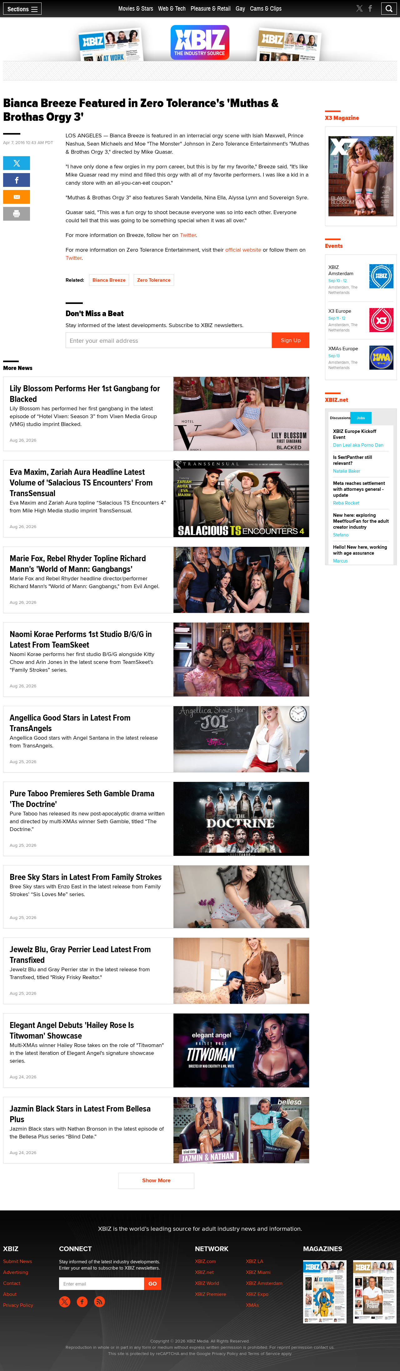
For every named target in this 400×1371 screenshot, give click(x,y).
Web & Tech (172, 9)
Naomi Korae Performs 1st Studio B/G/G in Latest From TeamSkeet (81, 639)
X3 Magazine (342, 117)
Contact (11, 1283)
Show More (156, 1180)
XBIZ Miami (258, 1272)
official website (243, 250)
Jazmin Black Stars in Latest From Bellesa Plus (80, 1114)
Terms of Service (264, 1353)
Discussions (340, 418)
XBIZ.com (205, 1261)
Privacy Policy (18, 1305)
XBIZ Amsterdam (340, 270)
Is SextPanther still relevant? (352, 460)
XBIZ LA (254, 1261)
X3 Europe (339, 311)
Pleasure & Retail (211, 9)
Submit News (17, 1261)
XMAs (252, 1305)
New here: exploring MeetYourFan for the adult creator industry (361, 521)
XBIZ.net (336, 399)
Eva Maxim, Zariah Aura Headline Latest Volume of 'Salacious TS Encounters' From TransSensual (81, 482)
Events (334, 245)
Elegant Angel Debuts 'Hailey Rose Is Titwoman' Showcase (72, 1030)
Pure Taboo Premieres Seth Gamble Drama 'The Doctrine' (82, 798)
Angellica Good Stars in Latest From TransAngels (70, 723)
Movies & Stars (135, 9)
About (10, 1294)
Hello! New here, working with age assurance (360, 550)
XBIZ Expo (257, 1294)
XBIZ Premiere (210, 1294)
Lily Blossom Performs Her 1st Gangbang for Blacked (85, 393)
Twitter (188, 235)
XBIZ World (207, 1283)
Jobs (361, 418)
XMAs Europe (343, 348)
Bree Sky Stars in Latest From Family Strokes (86, 876)
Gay (240, 9)
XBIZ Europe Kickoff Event (354, 434)
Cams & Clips (266, 9)
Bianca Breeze (109, 280)
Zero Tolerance (154, 280)
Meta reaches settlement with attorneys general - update (359, 489)
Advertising (15, 1272)
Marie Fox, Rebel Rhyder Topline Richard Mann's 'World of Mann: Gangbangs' (78, 563)
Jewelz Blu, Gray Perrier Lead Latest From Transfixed (80, 954)
